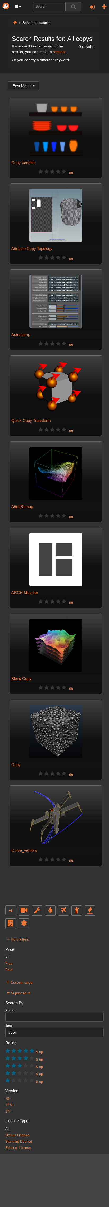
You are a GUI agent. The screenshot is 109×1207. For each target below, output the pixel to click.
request (59, 52)
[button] (18, 7)
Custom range (19, 982)
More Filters (18, 939)
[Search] (73, 6)
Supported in (18, 992)
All (11, 911)
